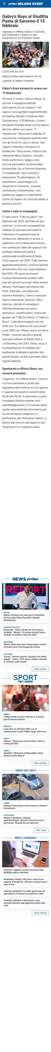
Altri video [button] (41, 830)
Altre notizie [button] (40, 669)
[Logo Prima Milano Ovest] (25, 4)
